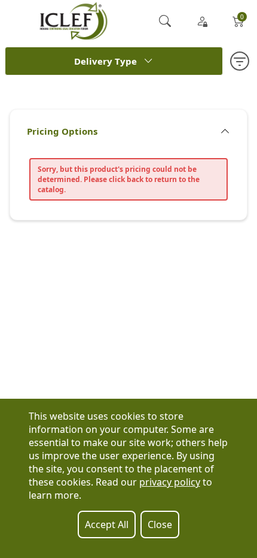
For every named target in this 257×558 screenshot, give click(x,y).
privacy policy (169, 482)
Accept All (106, 524)
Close (160, 524)
